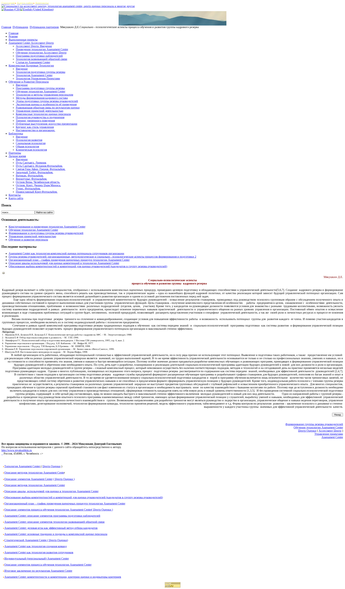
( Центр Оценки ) (64, 479)
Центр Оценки (51, 466)
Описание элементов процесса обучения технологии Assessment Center (47, 564)
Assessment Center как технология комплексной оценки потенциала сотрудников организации (66, 253)
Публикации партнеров (44, 27)
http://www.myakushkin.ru (16, 450)
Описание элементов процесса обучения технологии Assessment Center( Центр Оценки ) (58, 509)
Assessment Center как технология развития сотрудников (38, 552)
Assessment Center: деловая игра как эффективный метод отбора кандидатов (51, 527)
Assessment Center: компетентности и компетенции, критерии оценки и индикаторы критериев (62, 576)
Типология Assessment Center (22, 466)
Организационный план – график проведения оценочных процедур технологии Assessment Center (69, 259)
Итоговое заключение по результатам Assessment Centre (38, 570)
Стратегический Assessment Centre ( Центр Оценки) (36, 540)
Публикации (20, 27)
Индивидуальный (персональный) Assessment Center (36, 558)
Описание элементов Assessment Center (28, 479)
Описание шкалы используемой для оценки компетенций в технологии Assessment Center (64, 263)
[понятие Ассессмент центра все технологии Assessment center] (2, 453)
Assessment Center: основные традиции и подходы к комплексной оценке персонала (55, 534)
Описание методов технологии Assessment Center (34, 485)
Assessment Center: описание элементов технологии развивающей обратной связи (54, 521)
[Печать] (3, 273)
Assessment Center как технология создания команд (35, 546)
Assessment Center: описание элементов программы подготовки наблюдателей (52, 515)
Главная (6, 27)
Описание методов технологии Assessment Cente (34, 472)
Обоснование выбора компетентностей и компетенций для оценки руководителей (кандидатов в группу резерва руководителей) (88, 266)
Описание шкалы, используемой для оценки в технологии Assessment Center (51, 491)
